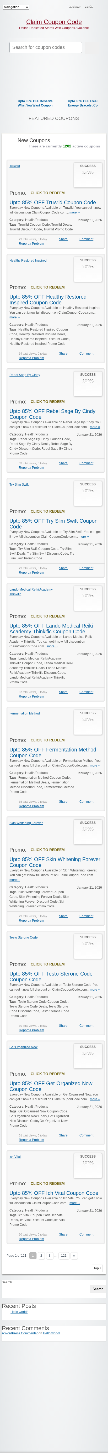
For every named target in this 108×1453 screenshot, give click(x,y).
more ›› (74, 212)
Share (63, 239)
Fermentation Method (24, 713)
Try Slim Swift (19, 484)
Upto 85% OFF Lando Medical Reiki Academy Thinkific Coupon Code (51, 628)
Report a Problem (31, 243)
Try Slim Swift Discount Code (47, 553)
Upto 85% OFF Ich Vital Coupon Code (53, 1193)
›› (74, 1255)
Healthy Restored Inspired (28, 260)
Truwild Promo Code (58, 229)
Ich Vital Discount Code (36, 1220)
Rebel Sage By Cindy (24, 375)
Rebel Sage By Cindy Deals (29, 444)
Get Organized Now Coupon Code (42, 1111)
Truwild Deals (61, 224)
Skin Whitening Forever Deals (40, 897)
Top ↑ (97, 1268)
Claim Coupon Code (54, 22)
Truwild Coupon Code (34, 224)
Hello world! (19, 1312)
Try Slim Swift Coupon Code (38, 549)
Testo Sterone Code (23, 937)
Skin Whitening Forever (26, 823)
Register (74, 6)
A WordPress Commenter (20, 1333)
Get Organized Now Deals (28, 1116)
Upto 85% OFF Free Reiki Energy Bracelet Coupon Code (86, 105)
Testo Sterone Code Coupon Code (43, 1002)
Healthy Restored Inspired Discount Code (39, 339)
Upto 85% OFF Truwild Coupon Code (52, 202)
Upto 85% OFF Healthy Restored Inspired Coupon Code (48, 299)
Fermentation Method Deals (29, 782)
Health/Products (36, 220)
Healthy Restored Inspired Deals (42, 334)
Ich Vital (15, 1157)
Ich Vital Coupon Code (34, 1215)
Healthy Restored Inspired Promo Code (37, 344)
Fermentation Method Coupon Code (44, 777)
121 (64, 1255)
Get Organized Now (23, 1047)
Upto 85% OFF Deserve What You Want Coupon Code (35, 105)
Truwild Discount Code (25, 229)
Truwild (14, 166)
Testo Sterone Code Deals (28, 1006)
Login (89, 6)
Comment (86, 239)
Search (7, 1282)
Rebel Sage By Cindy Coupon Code (44, 439)
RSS (101, 7)
